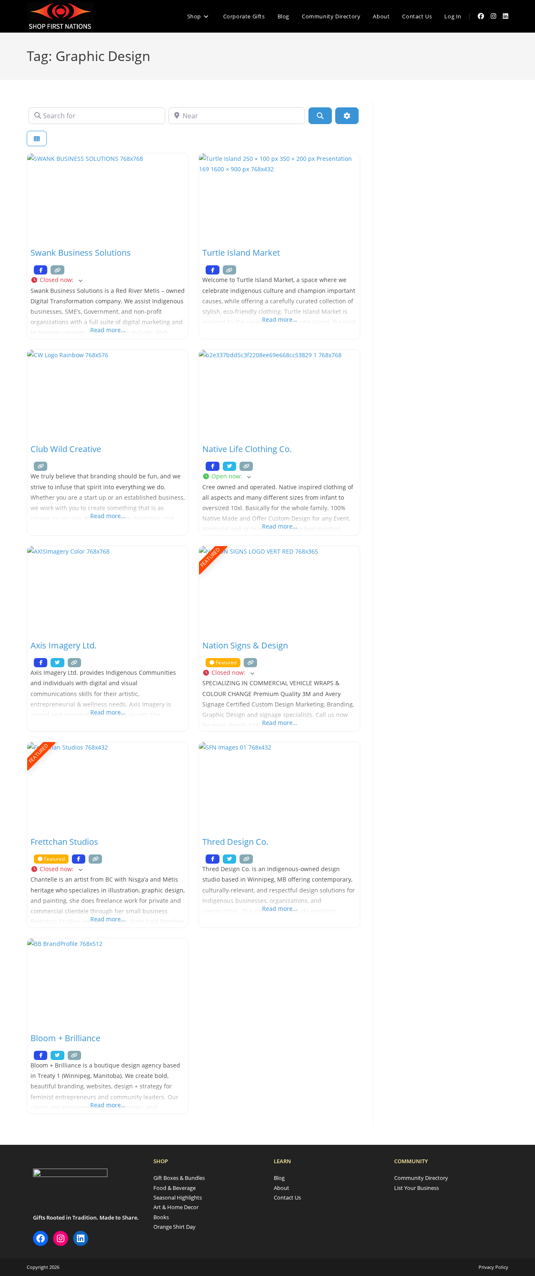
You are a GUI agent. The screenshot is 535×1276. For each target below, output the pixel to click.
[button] (108, 280)
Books (161, 1217)
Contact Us (287, 1197)
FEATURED (210, 557)
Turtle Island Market (241, 252)
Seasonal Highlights (177, 1197)
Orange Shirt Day (174, 1226)
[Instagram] (60, 1238)
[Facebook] (40, 1238)
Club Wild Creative (66, 449)
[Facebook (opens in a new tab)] (480, 16)
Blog (279, 1178)
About (281, 1188)
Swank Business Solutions (81, 252)
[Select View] (37, 138)
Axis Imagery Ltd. (64, 645)
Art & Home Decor (176, 1207)
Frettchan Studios (64, 841)
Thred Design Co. (235, 841)
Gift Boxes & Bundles (179, 1178)
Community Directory (421, 1178)
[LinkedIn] (80, 1238)
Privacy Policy (493, 1267)
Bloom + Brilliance (65, 1038)
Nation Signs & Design (245, 645)
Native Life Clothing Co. (247, 449)
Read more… (107, 330)
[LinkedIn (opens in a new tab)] (505, 16)
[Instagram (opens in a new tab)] (493, 16)
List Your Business (416, 1188)
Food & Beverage (174, 1188)
